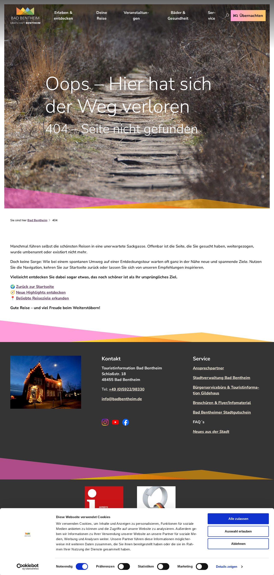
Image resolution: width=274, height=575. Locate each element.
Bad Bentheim (37, 220)
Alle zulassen (238, 518)
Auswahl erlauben (238, 531)
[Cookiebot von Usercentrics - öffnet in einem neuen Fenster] (27, 566)
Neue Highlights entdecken (41, 292)
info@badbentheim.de (122, 398)
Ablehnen (238, 544)
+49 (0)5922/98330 (126, 389)
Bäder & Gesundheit (178, 15)
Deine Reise (101, 15)
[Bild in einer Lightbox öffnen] (45, 382)
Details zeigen (226, 566)
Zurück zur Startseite (35, 286)
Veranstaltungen (136, 15)
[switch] (124, 566)
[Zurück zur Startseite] (25, 15)
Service (212, 15)
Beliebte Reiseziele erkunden (42, 298)
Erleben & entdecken (63, 15)
